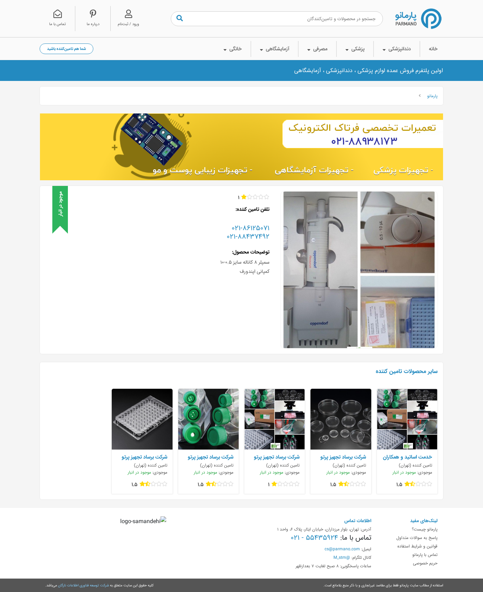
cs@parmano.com (342, 548)
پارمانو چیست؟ (424, 529)
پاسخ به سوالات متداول (416, 537)
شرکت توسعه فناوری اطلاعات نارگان (83, 585)
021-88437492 (248, 236)
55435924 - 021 (314, 538)
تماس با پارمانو (424, 554)
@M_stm (341, 557)
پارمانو (432, 95)
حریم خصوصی (425, 563)
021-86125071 (250, 228)
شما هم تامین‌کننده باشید (66, 48)
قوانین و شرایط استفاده (417, 546)
